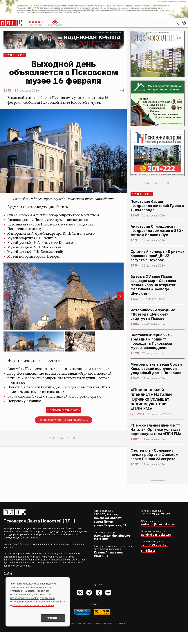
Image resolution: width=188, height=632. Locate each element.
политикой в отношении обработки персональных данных (37, 599)
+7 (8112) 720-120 (154, 545)
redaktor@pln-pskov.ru (158, 524)
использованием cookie (24, 597)
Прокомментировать (63, 410)
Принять (53, 618)
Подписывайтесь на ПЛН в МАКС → (63, 419)
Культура (15, 55)
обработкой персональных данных (33, 605)
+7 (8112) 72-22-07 (155, 514)
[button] (184, 23)
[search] (177, 23)
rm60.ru (148, 550)
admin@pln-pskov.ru (156, 534)
